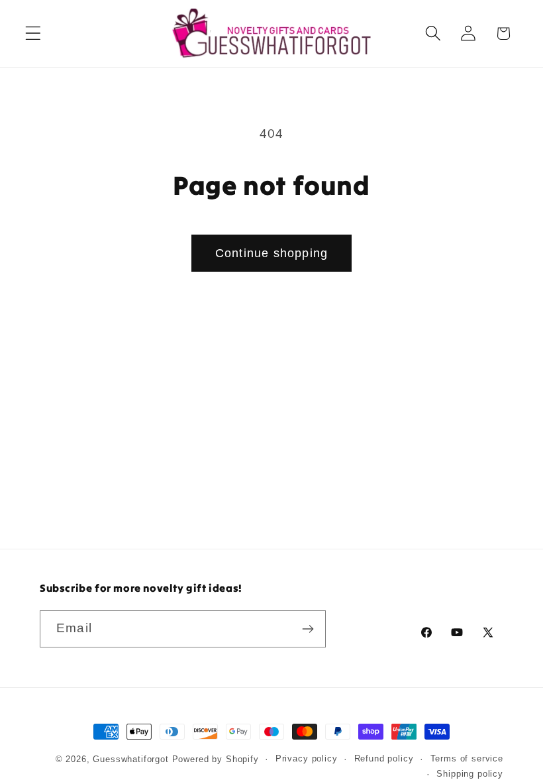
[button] (33, 33)
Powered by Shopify (215, 759)
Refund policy (384, 758)
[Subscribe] (307, 628)
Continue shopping (271, 253)
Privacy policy (306, 758)
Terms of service (466, 758)
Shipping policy (469, 774)
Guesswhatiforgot (130, 759)
